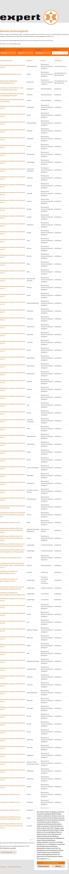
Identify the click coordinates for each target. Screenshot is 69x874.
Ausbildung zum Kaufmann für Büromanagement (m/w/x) (9, 572)
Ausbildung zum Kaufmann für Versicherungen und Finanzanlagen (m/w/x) (12, 593)
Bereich (19, 50)
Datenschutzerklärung (14, 867)
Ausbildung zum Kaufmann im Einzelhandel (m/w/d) (12, 614)
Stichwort (54, 50)
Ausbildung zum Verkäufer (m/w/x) (10, 522)
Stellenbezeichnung (5, 60)
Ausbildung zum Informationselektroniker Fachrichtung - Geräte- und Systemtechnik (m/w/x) (12, 565)
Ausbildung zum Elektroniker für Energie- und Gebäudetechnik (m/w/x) (12, 94)
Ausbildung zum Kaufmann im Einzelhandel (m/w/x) (12, 107)
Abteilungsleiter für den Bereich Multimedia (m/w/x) (12, 66)
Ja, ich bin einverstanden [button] (51, 863)
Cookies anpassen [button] (43, 866)
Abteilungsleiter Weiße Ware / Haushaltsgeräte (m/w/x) (9, 82)
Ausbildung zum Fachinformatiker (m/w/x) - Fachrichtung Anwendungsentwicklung (12, 545)
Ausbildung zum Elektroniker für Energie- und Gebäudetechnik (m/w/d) (12, 89)
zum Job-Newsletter (7, 852)
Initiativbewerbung (47, 40)
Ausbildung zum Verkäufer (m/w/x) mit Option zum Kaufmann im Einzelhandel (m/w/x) (11, 530)
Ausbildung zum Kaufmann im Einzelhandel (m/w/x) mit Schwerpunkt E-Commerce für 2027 (12, 514)
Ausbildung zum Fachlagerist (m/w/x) (11, 557)
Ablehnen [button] (58, 866)
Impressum (3, 867)
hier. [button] (49, 858)
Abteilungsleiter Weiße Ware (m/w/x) (11, 74)
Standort (2, 50)
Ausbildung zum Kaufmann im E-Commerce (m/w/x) (12, 599)
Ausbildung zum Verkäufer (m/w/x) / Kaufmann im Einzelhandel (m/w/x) (10, 818)
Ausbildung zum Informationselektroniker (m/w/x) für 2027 (12, 100)
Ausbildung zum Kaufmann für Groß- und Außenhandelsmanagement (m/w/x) (12, 588)
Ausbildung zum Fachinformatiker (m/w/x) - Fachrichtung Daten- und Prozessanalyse (12, 551)
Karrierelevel (38, 50)
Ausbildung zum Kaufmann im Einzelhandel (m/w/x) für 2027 (12, 507)
